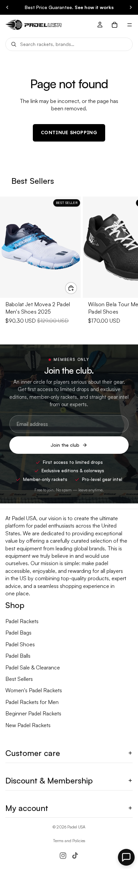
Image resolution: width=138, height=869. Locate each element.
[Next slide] (130, 7)
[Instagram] (63, 856)
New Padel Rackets (28, 725)
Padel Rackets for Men (32, 702)
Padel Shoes (20, 644)
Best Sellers (19, 678)
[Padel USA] (31, 25)
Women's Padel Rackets (33, 690)
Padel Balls (17, 655)
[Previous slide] (7, 7)
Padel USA (76, 826)
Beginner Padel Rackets (33, 713)
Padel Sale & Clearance (32, 667)
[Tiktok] (75, 856)
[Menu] (129, 25)
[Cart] (114, 24)
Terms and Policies (69, 840)
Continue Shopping (69, 132)
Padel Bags (18, 632)
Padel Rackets (22, 621)
